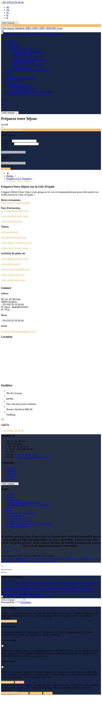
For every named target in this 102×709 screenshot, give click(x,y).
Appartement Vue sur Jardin (28, 65)
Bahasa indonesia (31, 588)
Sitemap (6, 561)
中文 (40, 594)
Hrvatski (15, 588)
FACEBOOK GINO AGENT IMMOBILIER (29, 91)
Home (10, 176)
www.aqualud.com (11, 221)
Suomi (84, 582)
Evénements (13, 46)
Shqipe (5, 594)
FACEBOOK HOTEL (17, 94)
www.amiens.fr (9, 232)
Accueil (10, 41)
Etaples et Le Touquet (19, 86)
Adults (5, 146)
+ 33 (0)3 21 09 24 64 (12, 2)
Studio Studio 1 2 (21, 54)
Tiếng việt (52, 591)
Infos (9, 73)
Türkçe (84, 588)
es (7, 12)
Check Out (7, 143)
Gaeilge (93, 582)
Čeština (85, 585)
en (7, 10)
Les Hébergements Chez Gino (23, 49)
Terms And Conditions (44, 561)
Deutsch (11, 468)
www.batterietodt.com (13, 237)
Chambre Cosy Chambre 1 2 (28, 57)
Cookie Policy (21, 561)
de (7, 7)
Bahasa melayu (43, 585)
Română (72, 591)
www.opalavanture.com (14, 258)
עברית (45, 588)
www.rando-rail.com (12, 274)
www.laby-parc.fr (10, 264)
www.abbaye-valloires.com (16, 242)
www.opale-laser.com (13, 280)
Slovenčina (30, 594)
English (10, 470)
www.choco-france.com (14, 248)
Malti (56, 585)
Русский (63, 591)
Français (11, 476)
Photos (10, 43)
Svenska (82, 591)
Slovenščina (17, 594)
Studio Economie (22, 67)
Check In (6, 140)
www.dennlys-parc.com (14, 216)
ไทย (90, 588)
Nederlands (72, 588)
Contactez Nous (15, 81)
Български (64, 585)
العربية (77, 582)
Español (11, 473)
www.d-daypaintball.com (15, 269)
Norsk (61, 588)
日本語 (15, 591)
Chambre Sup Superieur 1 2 (28, 51)
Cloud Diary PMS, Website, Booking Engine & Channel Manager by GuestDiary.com (49, 558)
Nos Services (13, 83)
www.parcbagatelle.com (14, 210)
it (7, 18)
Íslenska (53, 588)
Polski (42, 591)
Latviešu (16, 585)
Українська (6, 591)
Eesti (70, 582)
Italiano (10, 478)
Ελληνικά (63, 582)
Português (32, 591)
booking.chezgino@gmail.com (18, 331)
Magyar (5, 588)
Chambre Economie (23, 62)
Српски (91, 591)
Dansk (54, 582)
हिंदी (91, 585)
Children (6, 157)
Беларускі (75, 585)
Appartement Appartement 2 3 (29, 59)
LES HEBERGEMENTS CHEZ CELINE (27, 70)
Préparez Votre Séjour (24, 89)
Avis (8, 75)
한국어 (22, 591)
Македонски (28, 585)
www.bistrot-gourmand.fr (15, 202)
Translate (25, 602)
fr (7, 15)
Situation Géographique (20, 78)
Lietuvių (6, 585)
